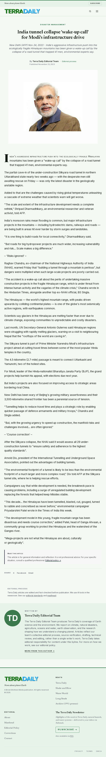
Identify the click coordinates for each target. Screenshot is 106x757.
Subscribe (95, 3)
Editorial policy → (53, 560)
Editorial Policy (11, 728)
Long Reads (61, 699)
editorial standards (34, 595)
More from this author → (40, 651)
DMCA (99, 751)
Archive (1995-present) (67, 704)
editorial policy (47, 645)
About (7, 717)
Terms (89, 751)
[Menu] (97, 11)
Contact (8, 738)
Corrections (10, 733)
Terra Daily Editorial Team (46, 61)
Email (31, 573)
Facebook (21, 573)
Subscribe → (67, 730)
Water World (62, 693)
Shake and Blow (63, 688)
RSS (71, 736)
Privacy (79, 751)
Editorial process (69, 61)
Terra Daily (61, 683)
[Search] (90, 11)
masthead (51, 595)
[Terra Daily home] (22, 11)
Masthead (9, 723)
